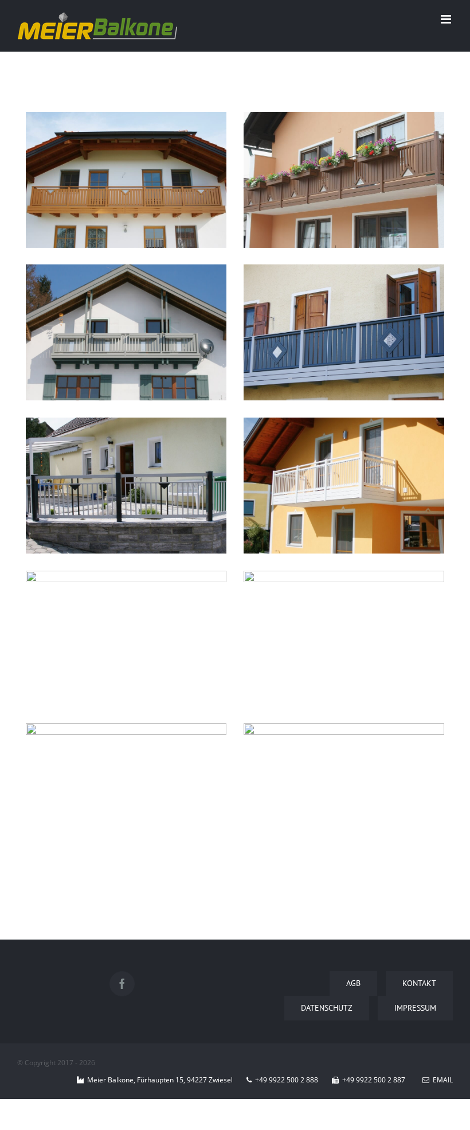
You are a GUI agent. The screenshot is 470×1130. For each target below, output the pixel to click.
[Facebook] (122, 983)
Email (441, 1080)
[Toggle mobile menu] (447, 19)
